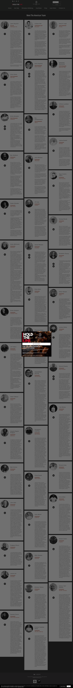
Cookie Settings (62, 686)
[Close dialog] (50, 333)
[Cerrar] (71, 686)
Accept (69, 686)
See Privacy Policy (21, 686)
